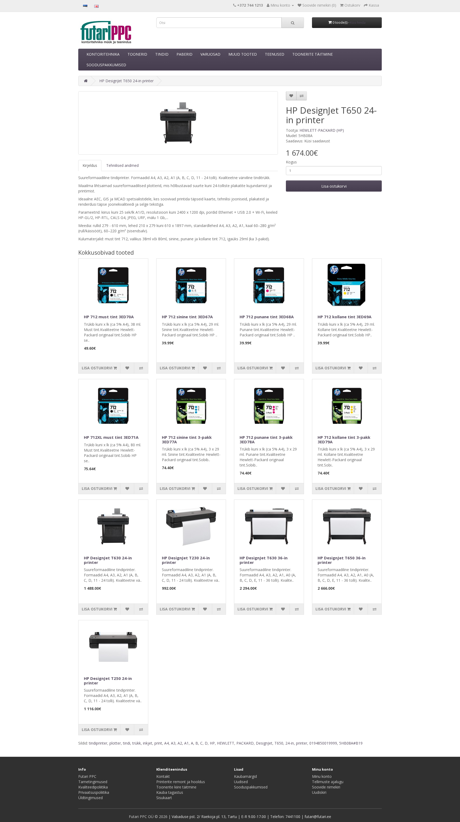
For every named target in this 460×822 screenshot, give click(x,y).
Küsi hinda (357, 22)
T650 (278, 743)
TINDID (162, 54)
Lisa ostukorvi (334, 186)
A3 (173, 743)
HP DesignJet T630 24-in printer (108, 560)
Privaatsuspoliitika (93, 792)
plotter (115, 743)
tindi (126, 743)
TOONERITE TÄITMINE (312, 54)
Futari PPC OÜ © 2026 (149, 816)
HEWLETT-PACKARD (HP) (321, 130)
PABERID (184, 54)
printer (301, 743)
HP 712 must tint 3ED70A (109, 316)
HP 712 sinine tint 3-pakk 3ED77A (187, 439)
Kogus (291, 161)
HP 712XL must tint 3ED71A (111, 437)
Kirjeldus (90, 165)
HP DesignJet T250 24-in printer (108, 680)
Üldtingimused (90, 797)
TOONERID (137, 54)
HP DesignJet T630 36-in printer (264, 560)
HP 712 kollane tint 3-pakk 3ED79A (344, 439)
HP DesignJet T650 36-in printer (341, 560)
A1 (186, 743)
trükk (136, 743)
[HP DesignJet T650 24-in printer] (178, 123)
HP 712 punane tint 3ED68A (267, 316)
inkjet (147, 743)
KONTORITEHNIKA (103, 54)
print (158, 743)
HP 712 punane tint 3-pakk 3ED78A (266, 439)
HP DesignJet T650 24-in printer (126, 80)
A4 (166, 743)
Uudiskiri (319, 792)
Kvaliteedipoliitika (93, 787)
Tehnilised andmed (122, 165)
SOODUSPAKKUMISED (106, 64)
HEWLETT (225, 743)
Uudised (241, 781)
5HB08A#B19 (351, 743)
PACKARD (245, 743)
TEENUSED (274, 54)
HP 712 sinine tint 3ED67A (187, 316)
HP (212, 743)
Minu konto (322, 776)
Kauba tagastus (169, 792)
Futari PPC (87, 776)
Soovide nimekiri (326, 787)
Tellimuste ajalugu (327, 781)
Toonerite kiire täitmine (176, 787)
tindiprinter (98, 743)
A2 (180, 743)
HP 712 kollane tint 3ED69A (344, 316)
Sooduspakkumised (251, 787)
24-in (289, 743)
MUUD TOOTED (242, 54)
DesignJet (264, 743)
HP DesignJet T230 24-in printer (186, 560)
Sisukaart (164, 797)
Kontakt (163, 776)
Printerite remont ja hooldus (180, 781)
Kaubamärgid (245, 776)
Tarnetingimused (92, 781)
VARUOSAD (210, 54)
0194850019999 (323, 743)
